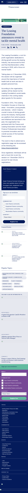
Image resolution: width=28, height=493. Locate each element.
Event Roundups (6, 450)
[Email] (14, 47)
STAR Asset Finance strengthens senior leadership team (17, 246)
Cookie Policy (5, 477)
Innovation (4, 420)
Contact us (5, 472)
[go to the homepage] (2, 2)
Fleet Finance (16, 281)
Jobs (3, 460)
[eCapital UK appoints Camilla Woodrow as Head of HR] (14, 304)
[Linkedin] (8, 47)
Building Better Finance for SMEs (13, 274)
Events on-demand (6, 449)
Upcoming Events (6, 444)
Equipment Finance (7, 435)
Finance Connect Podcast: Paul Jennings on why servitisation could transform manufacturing (13, 360)
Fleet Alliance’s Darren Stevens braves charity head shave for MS (18, 234)
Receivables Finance (7, 437)
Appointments (16, 243)
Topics (3, 404)
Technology (7, 286)
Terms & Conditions (7, 479)
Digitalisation (5, 418)
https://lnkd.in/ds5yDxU (9, 148)
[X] (11, 47)
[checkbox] (14, 207)
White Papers (5, 468)
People (14, 231)
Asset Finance (5, 432)
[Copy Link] (16, 47)
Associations (5, 422)
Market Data (7, 283)
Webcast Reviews (6, 454)
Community (7, 26)
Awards (4, 447)
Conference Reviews (7, 452)
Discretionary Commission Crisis (12, 278)
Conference (5, 445)
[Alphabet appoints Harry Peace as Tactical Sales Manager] (14, 326)
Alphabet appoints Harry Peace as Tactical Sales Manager (11, 337)
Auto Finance (5, 428)
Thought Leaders (6, 465)
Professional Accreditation (8, 413)
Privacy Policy (5, 476)
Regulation (18, 286)
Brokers (6, 281)
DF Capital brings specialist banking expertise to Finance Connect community (18, 259)
